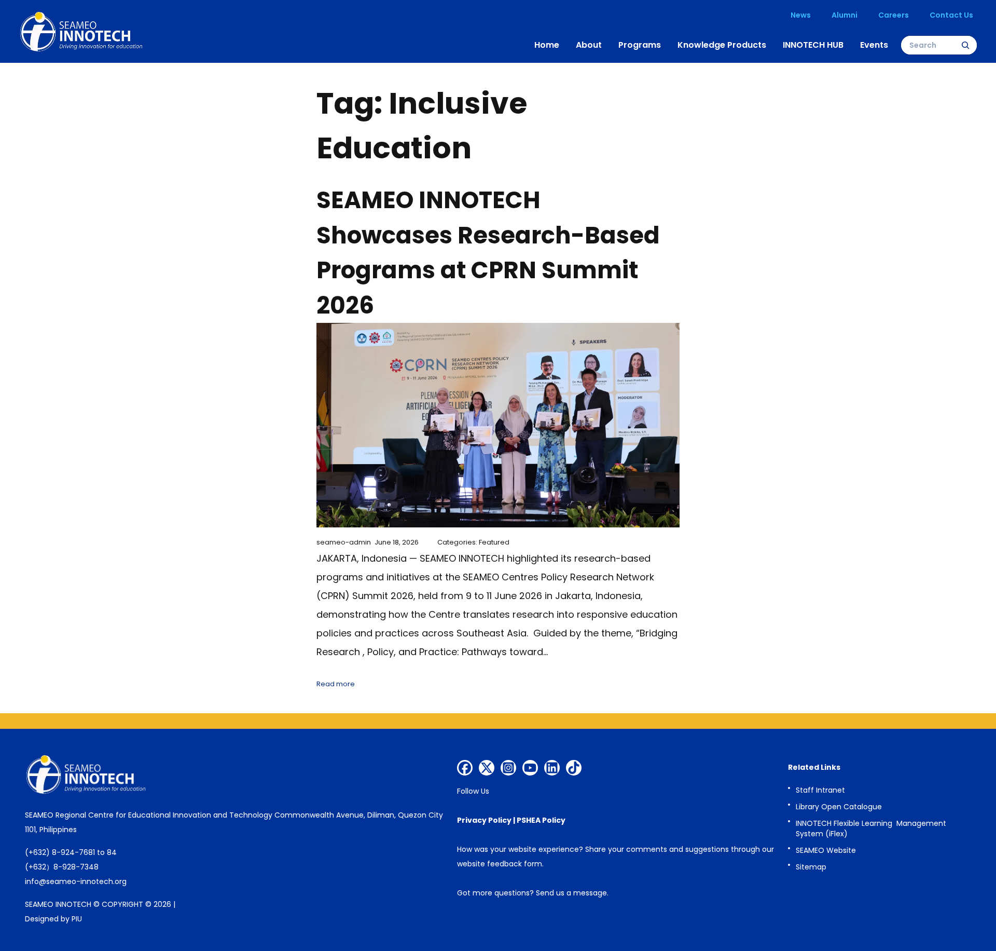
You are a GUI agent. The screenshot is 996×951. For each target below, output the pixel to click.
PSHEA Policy (541, 820)
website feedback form (499, 864)
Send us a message (571, 893)
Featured (494, 542)
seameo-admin (343, 542)
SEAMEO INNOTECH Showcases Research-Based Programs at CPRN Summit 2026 (488, 253)
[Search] (965, 45)
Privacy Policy (484, 820)
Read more (335, 684)
